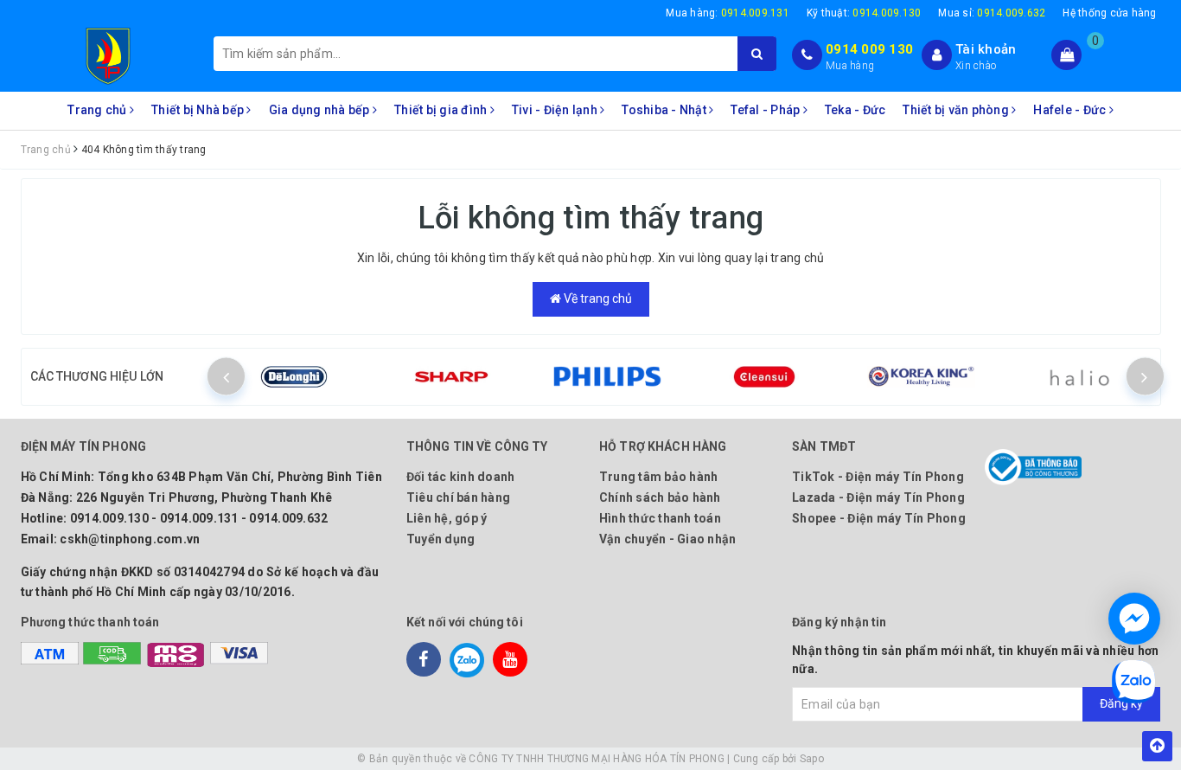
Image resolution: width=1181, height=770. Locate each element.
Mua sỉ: (991, 13)
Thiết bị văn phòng (957, 110)
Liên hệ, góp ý (447, 518)
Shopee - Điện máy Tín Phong (879, 518)
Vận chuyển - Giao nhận (668, 539)
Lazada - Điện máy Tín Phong (878, 497)
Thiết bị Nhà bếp (198, 110)
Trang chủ (98, 110)
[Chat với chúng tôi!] (1134, 619)
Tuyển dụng (441, 539)
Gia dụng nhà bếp (321, 110)
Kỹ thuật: (864, 13)
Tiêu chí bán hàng (458, 497)
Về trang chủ (596, 298)
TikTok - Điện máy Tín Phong (878, 477)
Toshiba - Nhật (665, 110)
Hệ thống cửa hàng (1109, 13)
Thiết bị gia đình (442, 110)
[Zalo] (467, 659)
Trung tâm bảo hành (658, 477)
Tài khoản (985, 49)
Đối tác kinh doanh (460, 477)
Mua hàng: (727, 13)
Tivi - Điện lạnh (556, 110)
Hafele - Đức (1070, 110)
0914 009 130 (869, 49)
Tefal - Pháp (766, 110)
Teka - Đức (855, 110)
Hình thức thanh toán (660, 518)
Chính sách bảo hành (660, 497)
